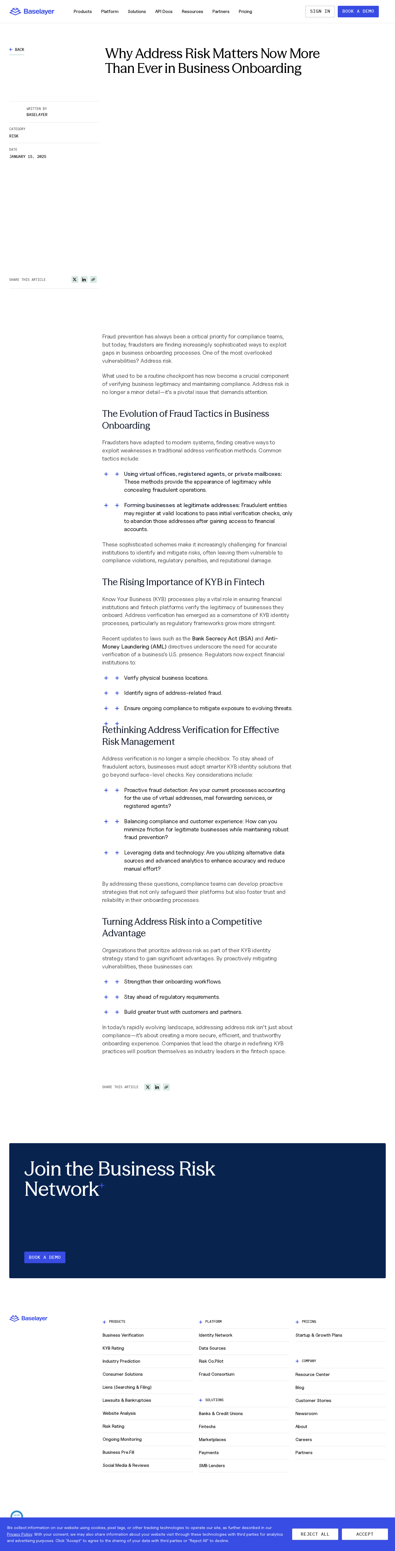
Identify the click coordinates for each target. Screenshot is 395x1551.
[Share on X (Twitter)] (74, 279)
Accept (365, 1534)
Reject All (315, 1534)
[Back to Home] (31, 11)
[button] (31, 11)
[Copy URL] (93, 279)
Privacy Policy (19, 1534)
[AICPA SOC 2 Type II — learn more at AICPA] (16, 1516)
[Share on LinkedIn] (84, 279)
